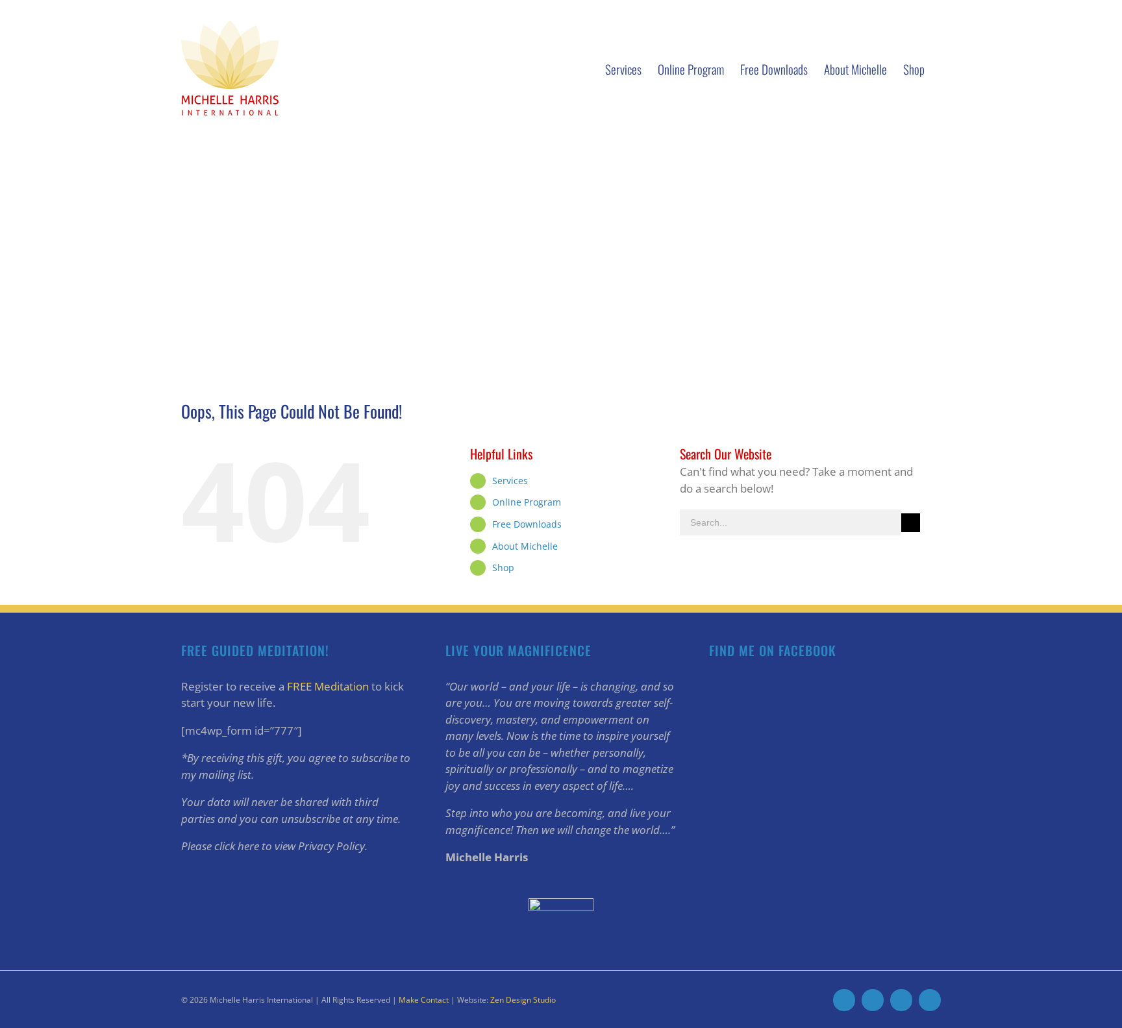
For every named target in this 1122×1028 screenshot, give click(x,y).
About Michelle (525, 546)
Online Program (526, 502)
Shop (503, 567)
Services (510, 480)
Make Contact (424, 999)
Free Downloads (527, 524)
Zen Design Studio (523, 999)
